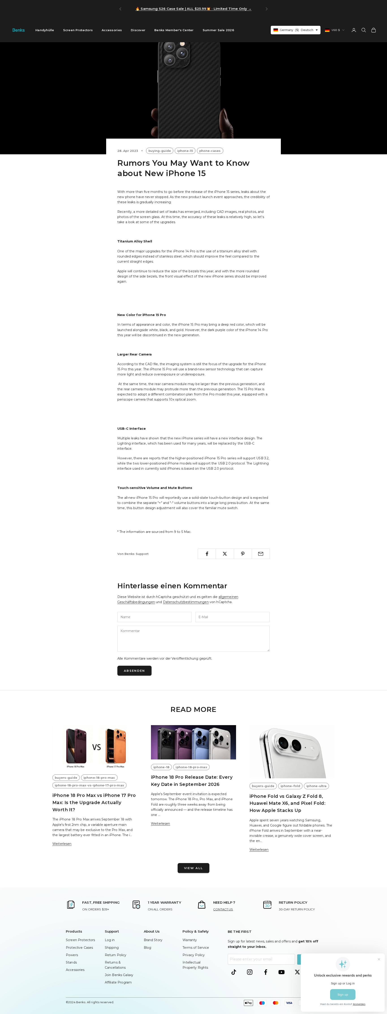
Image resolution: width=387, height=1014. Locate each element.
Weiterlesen (62, 844)
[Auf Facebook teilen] (207, 554)
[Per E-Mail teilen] (261, 554)
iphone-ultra (316, 786)
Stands (71, 962)
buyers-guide (66, 777)
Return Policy (116, 955)
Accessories (112, 30)
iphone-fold (290, 786)
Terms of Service (196, 948)
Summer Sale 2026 (218, 30)
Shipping (112, 948)
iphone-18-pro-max (99, 777)
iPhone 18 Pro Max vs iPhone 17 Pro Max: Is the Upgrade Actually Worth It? (94, 802)
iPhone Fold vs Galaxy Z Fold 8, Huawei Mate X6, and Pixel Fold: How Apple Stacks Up (287, 803)
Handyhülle (44, 30)
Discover (138, 30)
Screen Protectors (78, 30)
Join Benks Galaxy (119, 975)
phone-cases (210, 151)
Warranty (190, 940)
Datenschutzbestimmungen (186, 602)
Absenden (134, 670)
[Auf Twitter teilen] (225, 554)
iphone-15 (185, 151)
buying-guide (159, 151)
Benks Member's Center (174, 30)
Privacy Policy (194, 955)
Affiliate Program (118, 982)
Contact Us (223, 909)
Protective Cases (79, 948)
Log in (110, 940)
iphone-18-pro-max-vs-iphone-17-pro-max (89, 785)
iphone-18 (161, 767)
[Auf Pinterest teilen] (243, 554)
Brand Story (153, 940)
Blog (147, 948)
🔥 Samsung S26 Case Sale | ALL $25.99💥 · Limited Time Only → (193, 9)
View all (193, 868)
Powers (72, 955)
